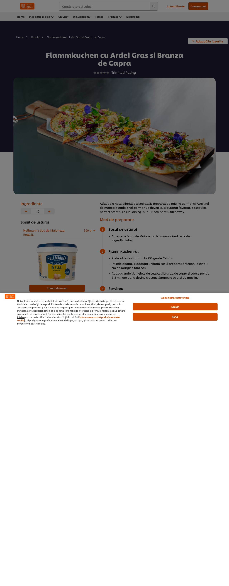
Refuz (175, 316)
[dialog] (114, 439)
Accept (175, 306)
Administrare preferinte (175, 297)
